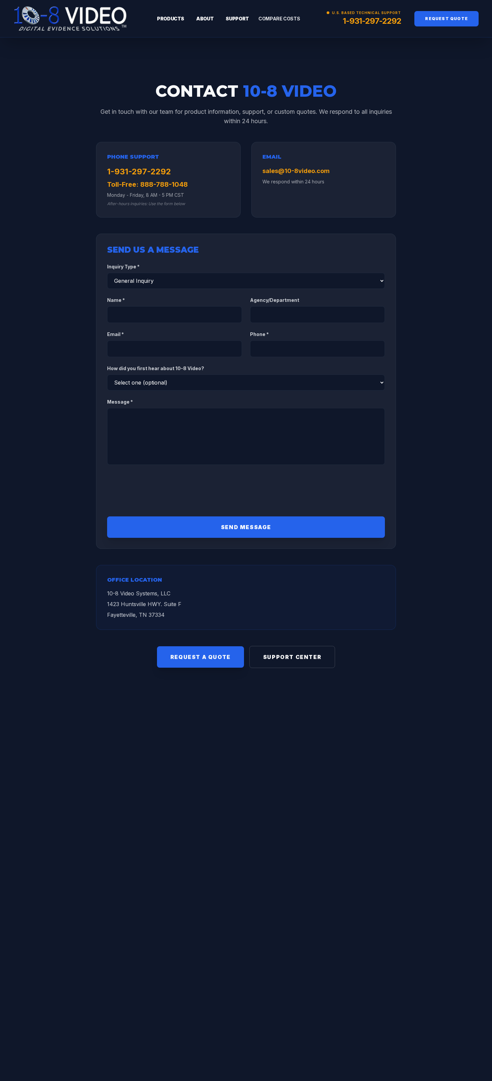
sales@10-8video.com (296, 170)
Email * (115, 334)
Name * (116, 300)
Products (170, 18)
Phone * (259, 334)
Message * (120, 402)
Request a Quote (200, 657)
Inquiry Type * (123, 266)
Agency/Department (274, 300)
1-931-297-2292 (372, 21)
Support (237, 18)
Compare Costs (279, 18)
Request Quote (446, 18)
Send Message (246, 527)
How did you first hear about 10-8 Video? (155, 368)
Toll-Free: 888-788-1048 (147, 184)
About (205, 18)
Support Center (292, 657)
